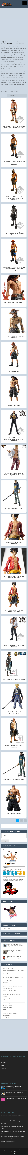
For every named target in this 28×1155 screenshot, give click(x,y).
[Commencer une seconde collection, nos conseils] (3, 1099)
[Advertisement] (14, 23)
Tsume (2, 1059)
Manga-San (6, 973)
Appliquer (5, 841)
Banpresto (21, 41)
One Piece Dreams (7, 1007)
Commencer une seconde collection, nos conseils (16, 1098)
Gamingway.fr (6, 1017)
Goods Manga (6, 1009)
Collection (14, 1088)
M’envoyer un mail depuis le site (7, 1141)
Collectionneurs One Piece (9, 990)
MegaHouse (3, 1062)
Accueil (16, 41)
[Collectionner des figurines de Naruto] (3, 1087)
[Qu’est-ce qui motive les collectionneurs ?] (3, 1093)
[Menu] (24, 3)
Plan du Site (15, 1151)
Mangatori (6, 982)
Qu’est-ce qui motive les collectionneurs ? (14, 1092)
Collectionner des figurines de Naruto (13, 1086)
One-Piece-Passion (7, 1005)
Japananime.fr (7, 1015)
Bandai (2, 1065)
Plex (2, 1072)
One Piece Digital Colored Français (12, 998)
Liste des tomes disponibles (10, 999)
